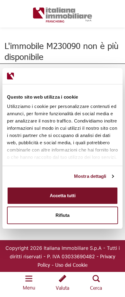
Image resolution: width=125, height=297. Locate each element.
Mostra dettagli (90, 176)
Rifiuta (62, 215)
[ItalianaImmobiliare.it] (62, 14)
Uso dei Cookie (71, 265)
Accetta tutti (63, 195)
